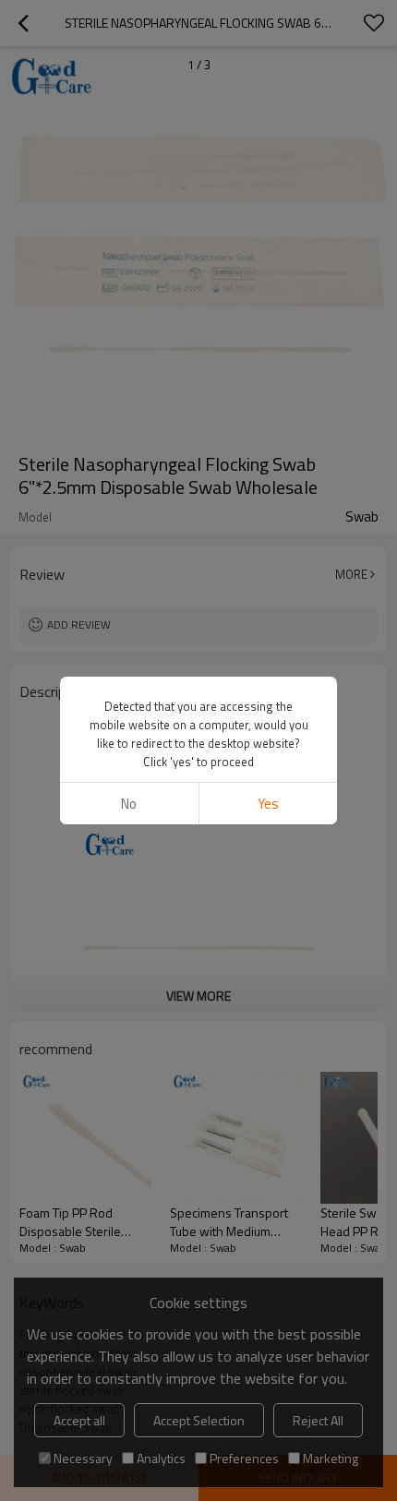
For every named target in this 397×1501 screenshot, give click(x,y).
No (129, 803)
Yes (268, 803)
